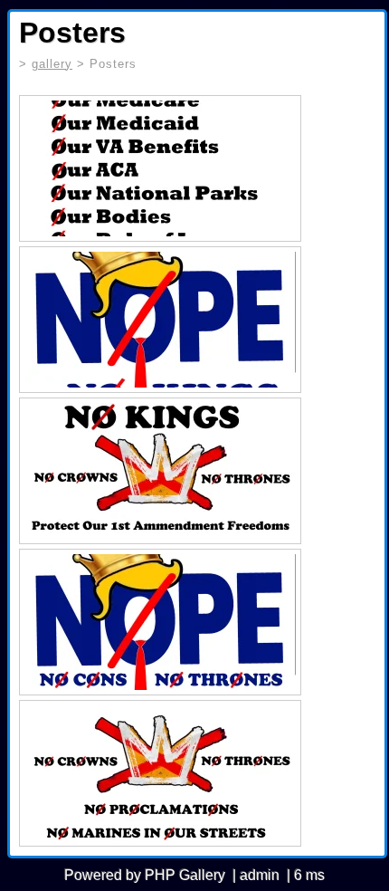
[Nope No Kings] (160, 319)
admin (260, 875)
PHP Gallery (185, 875)
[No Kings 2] (160, 773)
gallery (52, 64)
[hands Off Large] (160, 168)
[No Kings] (160, 471)
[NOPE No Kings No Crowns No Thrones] (160, 622)
